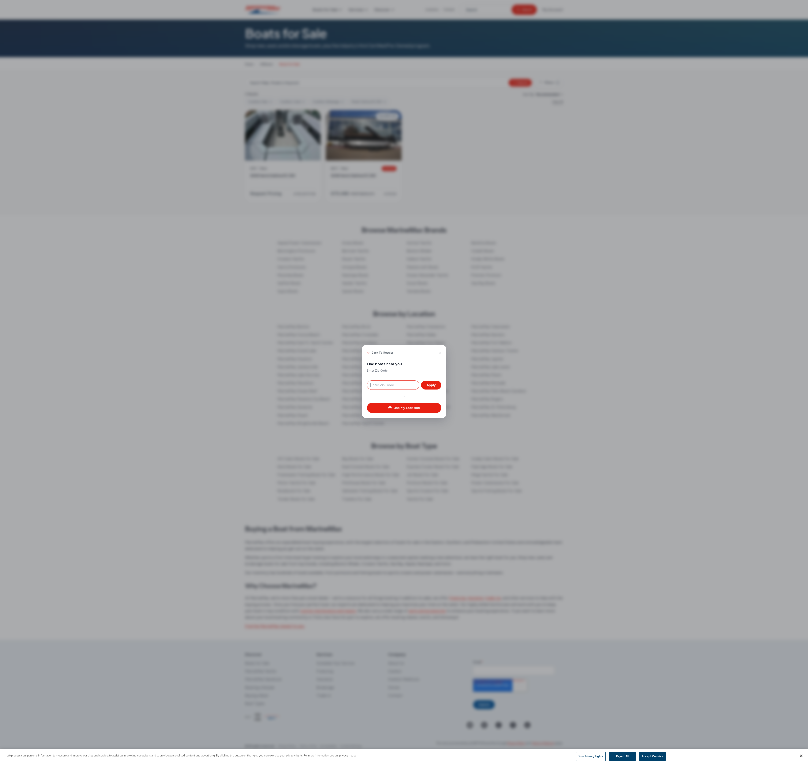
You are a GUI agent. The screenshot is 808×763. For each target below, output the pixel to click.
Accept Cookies (652, 756)
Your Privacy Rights (590, 756)
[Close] (801, 755)
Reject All (622, 756)
